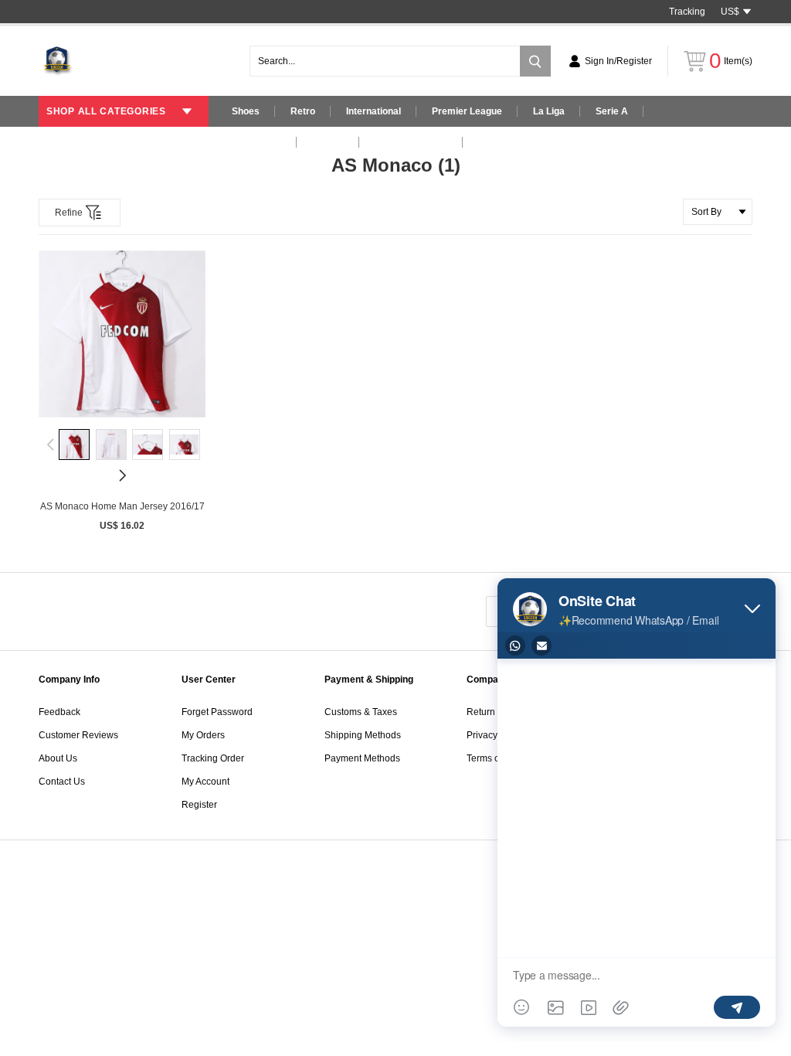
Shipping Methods (362, 735)
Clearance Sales (411, 142)
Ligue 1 (328, 142)
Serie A (612, 111)
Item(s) (730, 61)
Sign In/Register (618, 61)
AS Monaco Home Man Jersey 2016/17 (122, 506)
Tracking (687, 11)
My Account (205, 781)
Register (199, 804)
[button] (51, 444)
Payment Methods (362, 758)
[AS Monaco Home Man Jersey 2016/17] (122, 333)
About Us (58, 758)
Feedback (59, 712)
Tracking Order (213, 758)
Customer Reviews (78, 735)
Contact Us (62, 781)
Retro (302, 111)
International (373, 111)
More (489, 142)
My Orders (203, 735)
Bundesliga (256, 142)
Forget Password (217, 712)
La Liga (549, 111)
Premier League (467, 111)
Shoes (246, 111)
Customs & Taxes (360, 712)
